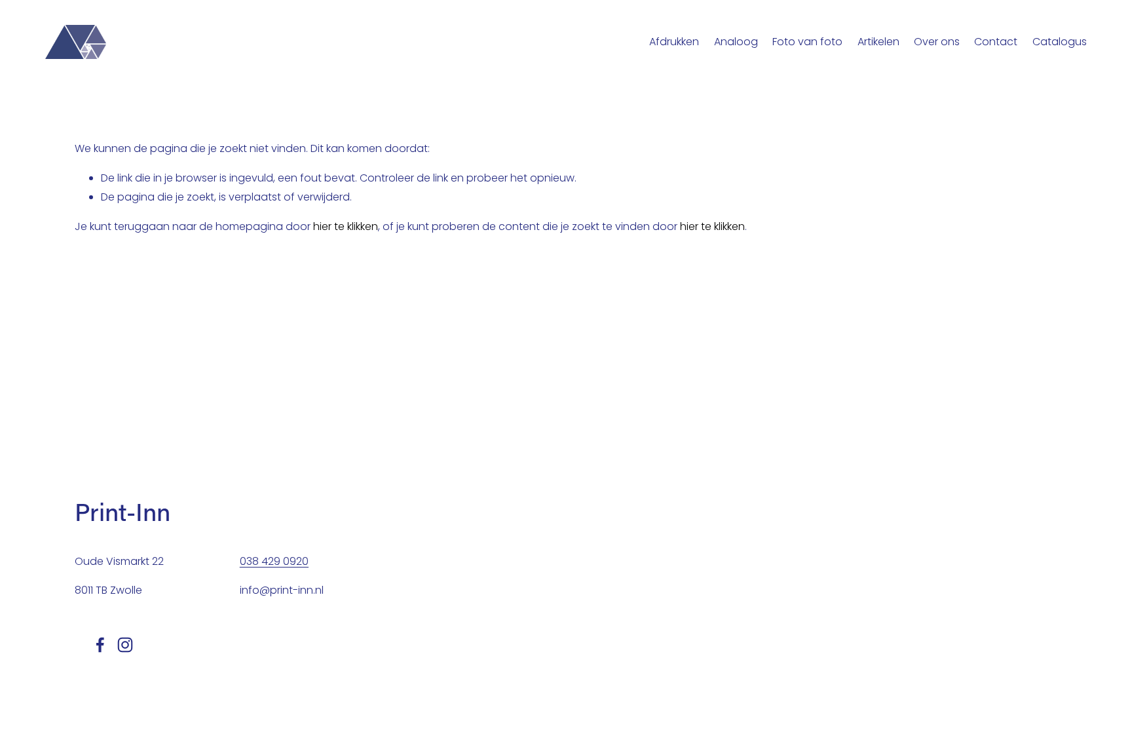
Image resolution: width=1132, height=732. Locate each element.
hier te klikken (345, 226)
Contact (995, 41)
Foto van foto (807, 41)
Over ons (937, 41)
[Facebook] (100, 645)
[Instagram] (125, 645)
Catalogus (1059, 41)
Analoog (736, 41)
